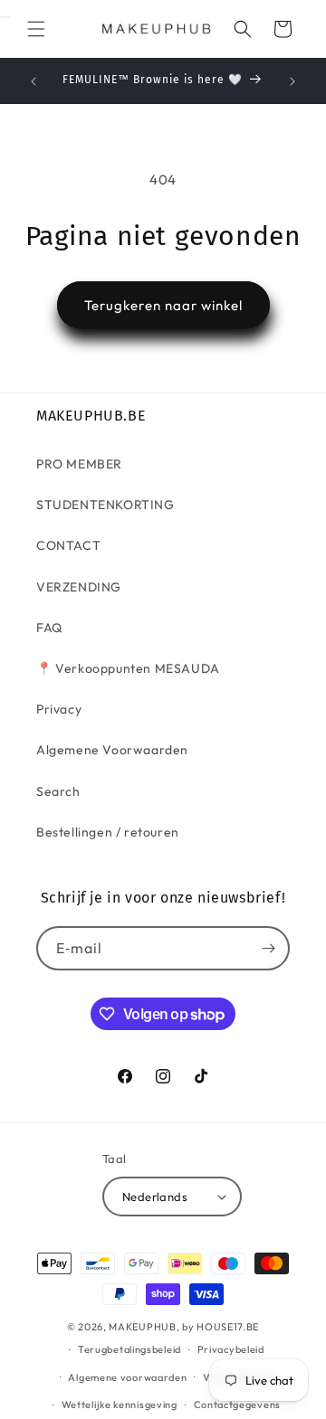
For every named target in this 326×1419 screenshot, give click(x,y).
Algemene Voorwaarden (112, 750)
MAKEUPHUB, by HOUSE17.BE (184, 1326)
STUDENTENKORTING (105, 505)
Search (58, 791)
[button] (36, 29)
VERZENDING (78, 587)
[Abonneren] (268, 948)
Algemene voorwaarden (127, 1377)
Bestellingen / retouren (107, 832)
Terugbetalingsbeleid (129, 1349)
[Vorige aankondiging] (33, 81)
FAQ (49, 628)
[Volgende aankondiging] (292, 81)
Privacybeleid (230, 1349)
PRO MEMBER (79, 464)
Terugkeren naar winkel (163, 305)
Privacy (59, 709)
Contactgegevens (238, 1404)
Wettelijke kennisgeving (119, 1404)
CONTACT (68, 545)
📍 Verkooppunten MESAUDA (128, 668)
